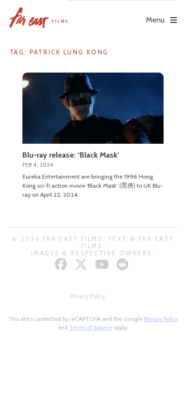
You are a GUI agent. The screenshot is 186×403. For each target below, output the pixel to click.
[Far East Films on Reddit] (123, 264)
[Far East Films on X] (82, 264)
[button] (122, 13)
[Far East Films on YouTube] (103, 264)
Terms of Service (91, 327)
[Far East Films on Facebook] (62, 264)
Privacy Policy (87, 296)
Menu (155, 19)
